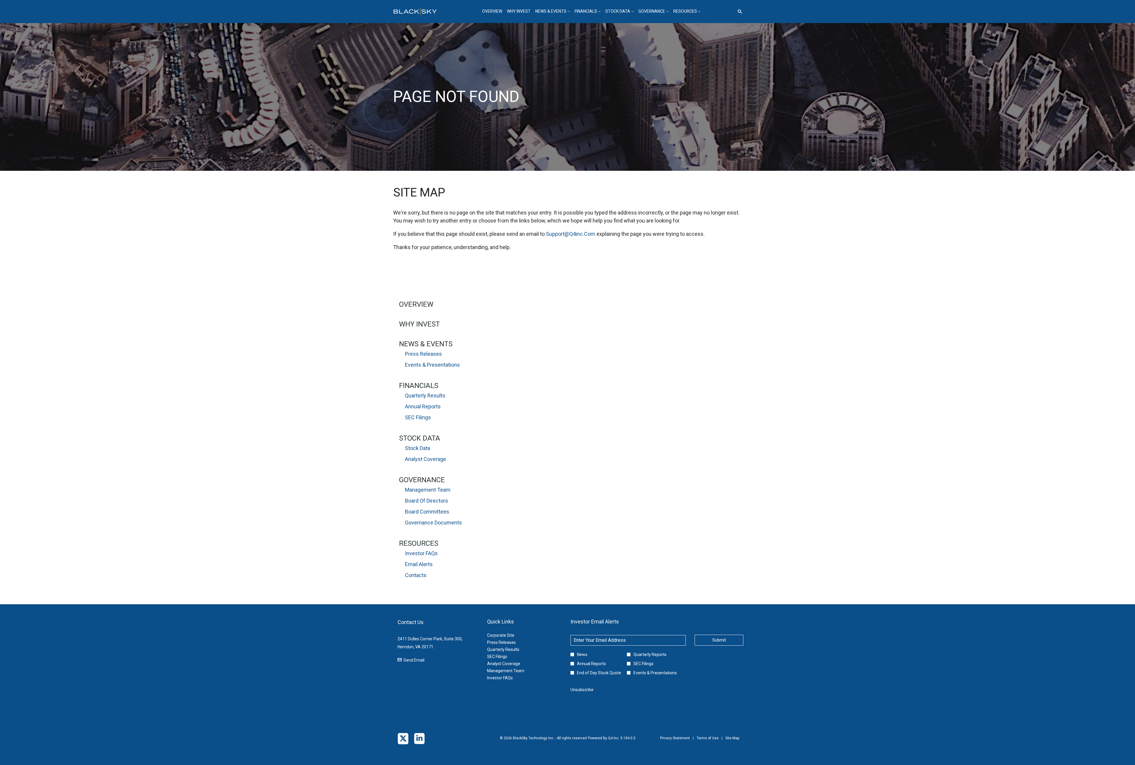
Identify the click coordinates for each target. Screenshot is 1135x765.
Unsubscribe (582, 689)
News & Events (426, 344)
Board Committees (427, 512)
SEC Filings (418, 417)
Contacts (416, 575)
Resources (418, 543)
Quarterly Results (425, 395)
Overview (416, 304)
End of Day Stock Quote (599, 672)
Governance (422, 480)
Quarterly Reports (650, 654)
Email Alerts (419, 564)
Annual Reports (423, 406)
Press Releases (423, 354)
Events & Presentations (432, 365)
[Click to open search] (738, 11)
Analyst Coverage (425, 459)
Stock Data (419, 438)
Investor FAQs (421, 553)
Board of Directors (426, 501)
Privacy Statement (675, 742)
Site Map (732, 742)
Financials (418, 385)
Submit (719, 640)
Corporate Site (508, 635)
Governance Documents (433, 522)
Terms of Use (708, 742)
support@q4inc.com (570, 234)
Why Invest (419, 324)
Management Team (427, 490)
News (582, 654)
